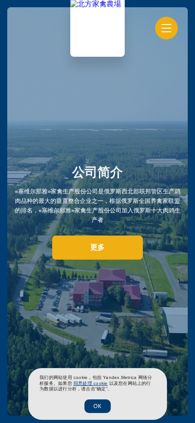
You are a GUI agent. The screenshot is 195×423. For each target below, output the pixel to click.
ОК (97, 406)
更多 (97, 247)
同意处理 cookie (90, 383)
